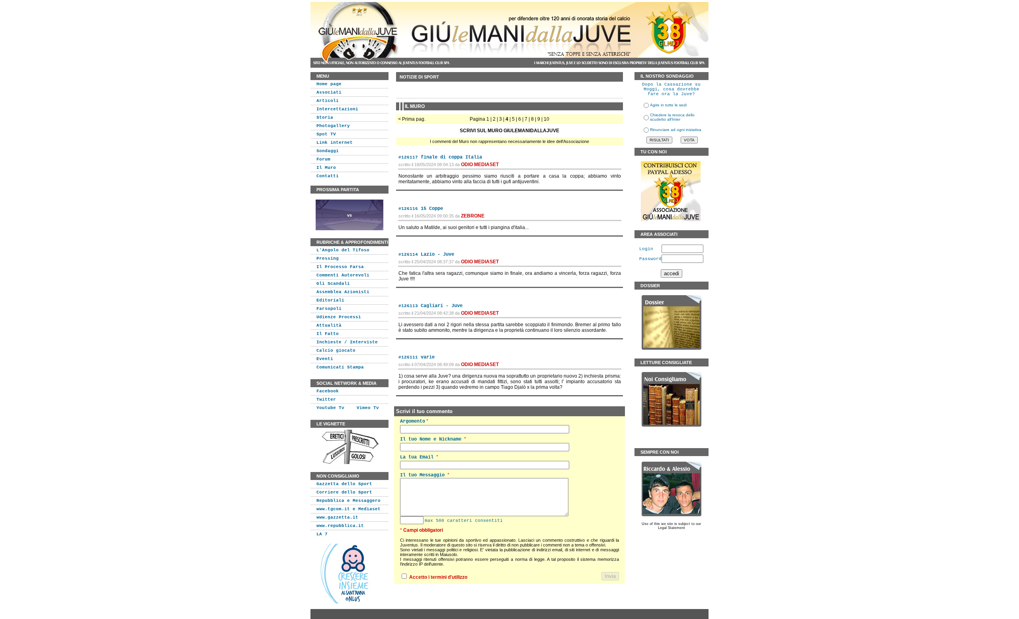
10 (546, 119)
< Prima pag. (412, 119)
